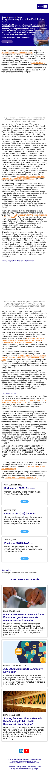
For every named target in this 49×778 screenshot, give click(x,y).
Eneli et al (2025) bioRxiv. (18, 543)
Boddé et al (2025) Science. (20, 488)
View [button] (24, 501)
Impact (12, 17)
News (19, 17)
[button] (42, 6)
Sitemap (12, 767)
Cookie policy (31, 767)
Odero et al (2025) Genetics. (20, 513)
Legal (36, 769)
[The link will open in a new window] (21, 751)
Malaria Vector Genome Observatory (20, 478)
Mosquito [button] (7, 42)
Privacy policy (21, 767)
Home (3, 17)
